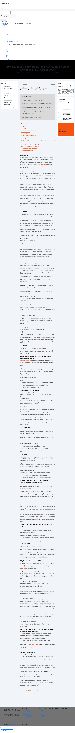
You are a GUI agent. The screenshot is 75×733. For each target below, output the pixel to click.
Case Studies (8, 54)
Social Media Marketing (9, 90)
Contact (7, 57)
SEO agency (34, 201)
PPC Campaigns (7, 93)
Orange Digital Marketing (33, 644)
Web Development (8, 88)
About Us (42, 710)
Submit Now (2, 20)
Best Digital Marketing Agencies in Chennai (34, 690)
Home (7, 50)
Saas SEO (6, 95)
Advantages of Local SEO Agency (30, 148)
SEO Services (7, 86)
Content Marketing (8, 100)
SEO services (44, 164)
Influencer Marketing (8, 97)
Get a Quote (6, 59)
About (7, 51)
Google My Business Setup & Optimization (32, 133)
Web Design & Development (29, 711)
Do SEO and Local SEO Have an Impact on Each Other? (33, 142)
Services (7, 52)
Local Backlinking (26, 137)
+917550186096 (4, 730)
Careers (7, 55)
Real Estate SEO (7, 102)
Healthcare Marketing (9, 107)
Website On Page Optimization (29, 135)
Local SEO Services (25, 132)
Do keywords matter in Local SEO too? (31, 144)
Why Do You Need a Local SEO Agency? (30, 146)
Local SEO (23, 128)
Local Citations (26, 138)
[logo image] (1, 727)
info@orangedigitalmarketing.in (8, 25)
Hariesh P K (25, 84)
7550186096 (4, 24)
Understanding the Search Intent (30, 130)
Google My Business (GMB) (26, 360)
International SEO (8, 104)
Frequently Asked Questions (27, 150)
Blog (7, 56)
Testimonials (42, 715)
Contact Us (60, 134)
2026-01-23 (53, 84)
